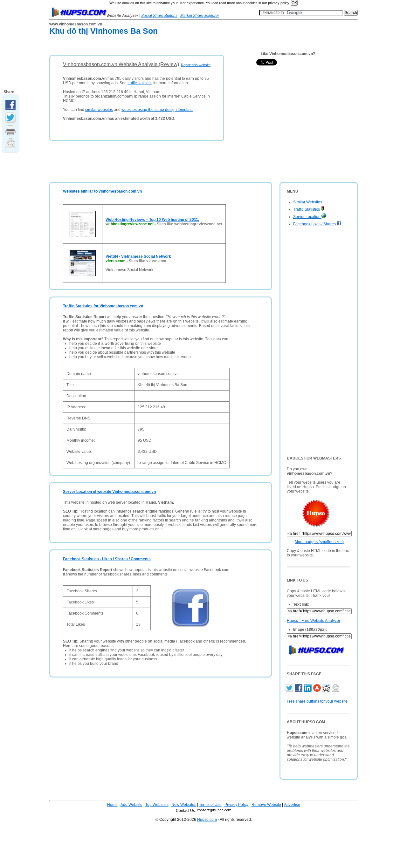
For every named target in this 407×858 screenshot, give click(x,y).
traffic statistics (140, 83)
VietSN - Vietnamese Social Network (138, 256)
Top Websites (157, 804)
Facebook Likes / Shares (315, 224)
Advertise (292, 804)
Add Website (131, 804)
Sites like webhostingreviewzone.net (189, 224)
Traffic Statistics (307, 209)
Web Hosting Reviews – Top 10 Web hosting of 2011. (152, 219)
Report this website (195, 65)
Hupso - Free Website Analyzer (313, 620)
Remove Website (266, 804)
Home (112, 804)
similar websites (99, 109)
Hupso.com (207, 819)
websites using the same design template (157, 109)
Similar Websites (307, 202)
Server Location (307, 216)
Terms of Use (210, 804)
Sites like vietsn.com (147, 261)
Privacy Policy (236, 804)
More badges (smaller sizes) (319, 542)
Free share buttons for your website (317, 701)
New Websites (183, 804)
